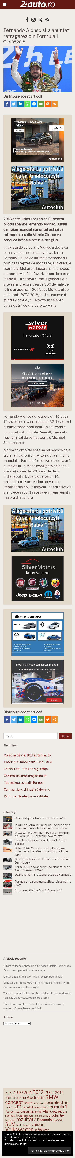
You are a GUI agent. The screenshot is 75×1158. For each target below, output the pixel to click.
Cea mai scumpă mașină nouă (25, 776)
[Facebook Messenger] (34, 104)
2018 (22, 1098)
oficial (18, 1115)
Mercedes (52, 1111)
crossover (39, 1103)
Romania (44, 1120)
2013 (49, 1092)
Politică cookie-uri (15, 1144)
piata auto (28, 1116)
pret (45, 1115)
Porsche (38, 1115)
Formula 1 (57, 1107)
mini (65, 1112)
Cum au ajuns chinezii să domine (27, 789)
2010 (18, 1092)
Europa (10, 1107)
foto (9, 1111)
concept (14, 1102)
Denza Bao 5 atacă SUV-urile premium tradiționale (32, 976)
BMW (51, 1097)
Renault (10, 1120)
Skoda (57, 1120)
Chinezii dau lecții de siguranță (26, 769)
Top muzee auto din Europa (23, 782)
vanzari (38, 1124)
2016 (16, 1098)
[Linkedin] (20, 104)
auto (40, 1097)
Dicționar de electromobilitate (26, 796)
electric (61, 1102)
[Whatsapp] (27, 104)
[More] (54, 104)
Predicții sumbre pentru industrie (28, 762)
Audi (31, 1097)
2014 (59, 1092)
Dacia (49, 1103)
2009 (8, 1093)
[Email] (41, 104)
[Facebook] (7, 104)
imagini (18, 1112)
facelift (27, 1107)
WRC (46, 1130)
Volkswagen (19, 1129)
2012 (38, 1092)
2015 (8, 1098)
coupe (28, 1103)
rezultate (26, 1119)
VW (38, 1129)
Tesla (19, 1125)
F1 (19, 1107)
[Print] (48, 104)
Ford (44, 1107)
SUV (10, 1124)
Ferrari (37, 1107)
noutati (9, 1115)
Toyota (27, 1125)
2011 (28, 1092)
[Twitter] (14, 104)
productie (56, 1115)
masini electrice (32, 1112)
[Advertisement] (37, 924)
